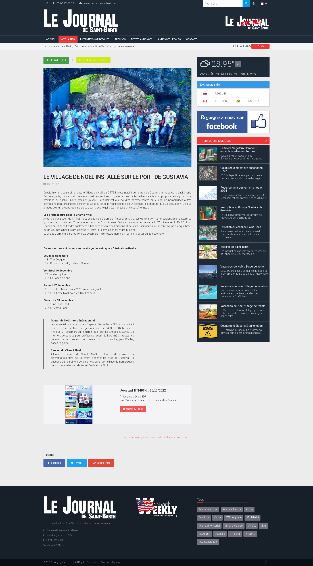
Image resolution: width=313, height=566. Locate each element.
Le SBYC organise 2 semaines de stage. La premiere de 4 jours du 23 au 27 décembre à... (244, 254)
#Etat (263, 525)
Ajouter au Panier (134, 408)
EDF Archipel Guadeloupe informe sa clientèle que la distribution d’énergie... (241, 158)
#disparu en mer (208, 509)
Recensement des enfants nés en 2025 (241, 170)
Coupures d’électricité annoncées (241, 306)
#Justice (220, 533)
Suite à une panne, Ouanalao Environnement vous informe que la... (241, 335)
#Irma (249, 509)
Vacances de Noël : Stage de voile (242, 247)
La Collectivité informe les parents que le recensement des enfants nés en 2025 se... (243, 177)
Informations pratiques (94, 39)
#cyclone (204, 517)
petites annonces (142, 39)
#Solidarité (252, 517)
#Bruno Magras (234, 525)
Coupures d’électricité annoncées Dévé (241, 150)
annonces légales (169, 39)
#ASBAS (250, 533)
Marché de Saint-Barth (234, 228)
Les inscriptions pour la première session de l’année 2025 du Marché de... (243, 233)
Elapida (70, 562)
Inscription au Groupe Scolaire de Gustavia (241, 190)
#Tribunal (235, 533)
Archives (120, 39)
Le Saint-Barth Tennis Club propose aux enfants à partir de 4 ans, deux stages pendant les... (242, 294)
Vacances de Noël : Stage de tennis (242, 287)
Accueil (51, 39)
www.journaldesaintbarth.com (100, 3)
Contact (191, 39)
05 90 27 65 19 (64, 3)
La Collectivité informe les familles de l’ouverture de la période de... (241, 197)
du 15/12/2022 (143, 390)
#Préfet (252, 525)
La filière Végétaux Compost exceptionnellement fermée (238, 328)
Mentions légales (110, 562)
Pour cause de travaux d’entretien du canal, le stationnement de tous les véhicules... (240, 215)
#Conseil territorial (209, 525)
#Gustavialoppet (208, 541)
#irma (217, 517)
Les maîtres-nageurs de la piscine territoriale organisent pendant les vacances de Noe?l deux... (239, 274)
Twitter (78, 462)
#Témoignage (233, 517)
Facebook (55, 462)
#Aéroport (204, 533)
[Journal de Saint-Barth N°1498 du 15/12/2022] (78, 404)
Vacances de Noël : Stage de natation (244, 267)
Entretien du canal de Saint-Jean (240, 208)
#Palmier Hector (231, 509)
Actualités (68, 39)
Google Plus (103, 462)
